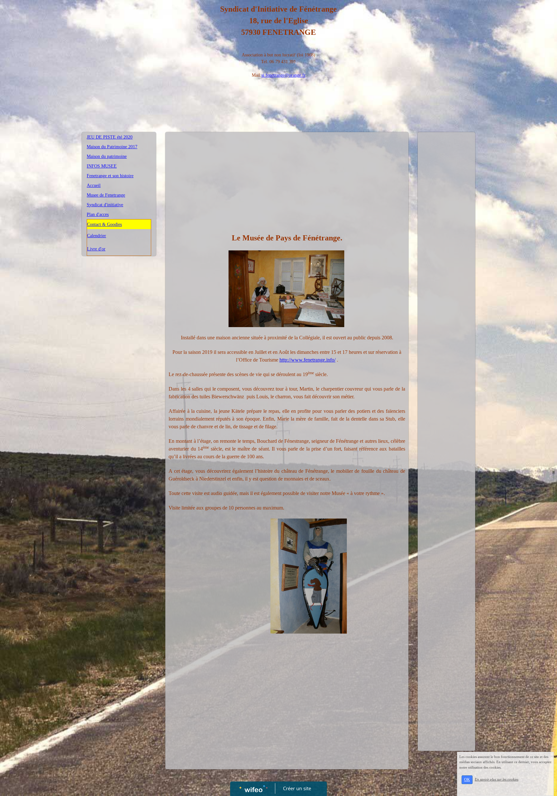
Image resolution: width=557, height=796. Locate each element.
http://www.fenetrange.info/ (307, 360)
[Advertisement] (287, 184)
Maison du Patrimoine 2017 (112, 146)
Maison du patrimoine (107, 156)
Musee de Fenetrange (106, 195)
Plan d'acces (98, 214)
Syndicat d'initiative (105, 204)
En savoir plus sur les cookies (496, 779)
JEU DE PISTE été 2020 (109, 137)
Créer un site (297, 788)
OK (467, 779)
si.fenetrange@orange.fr (283, 75)
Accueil (94, 185)
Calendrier (96, 235)
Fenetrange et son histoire (110, 175)
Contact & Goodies (104, 224)
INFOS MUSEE (102, 166)
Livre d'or (96, 249)
